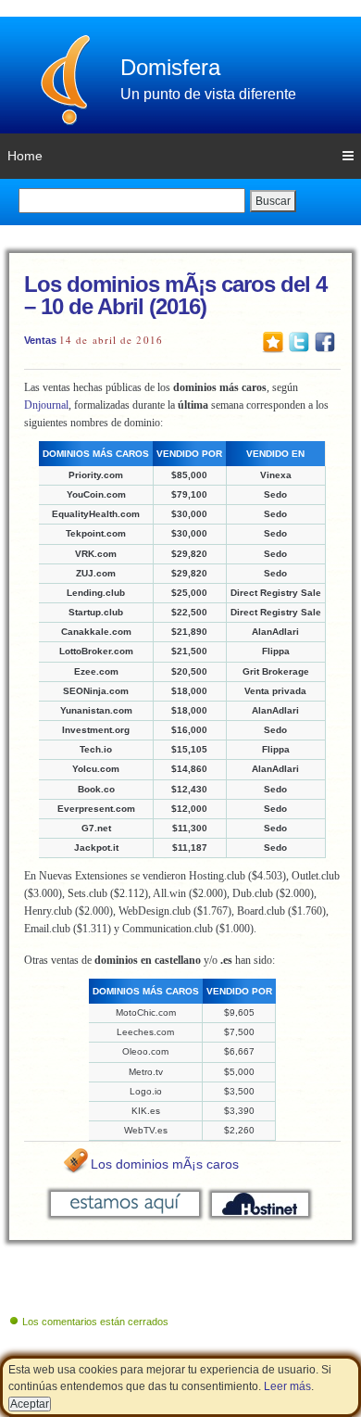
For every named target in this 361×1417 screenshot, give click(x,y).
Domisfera (170, 67)
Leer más (287, 1386)
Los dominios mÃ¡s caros (165, 1164)
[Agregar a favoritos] (273, 341)
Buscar (273, 201)
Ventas (40, 340)
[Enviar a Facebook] (325, 341)
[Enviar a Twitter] (299, 341)
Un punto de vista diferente (208, 94)
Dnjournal (46, 405)
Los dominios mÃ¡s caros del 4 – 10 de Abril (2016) (175, 295)
